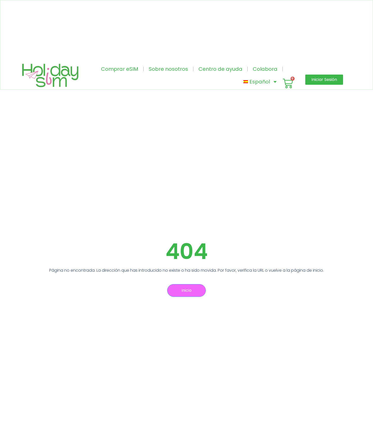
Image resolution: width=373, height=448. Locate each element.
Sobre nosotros (168, 69)
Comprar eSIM (119, 69)
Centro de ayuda (220, 69)
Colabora (265, 69)
